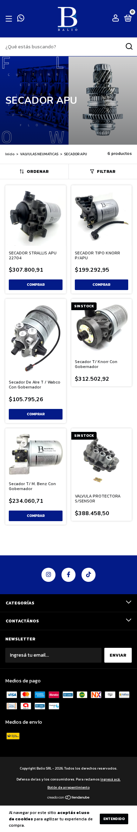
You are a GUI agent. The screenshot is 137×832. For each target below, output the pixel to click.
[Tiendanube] (69, 798)
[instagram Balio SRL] (48, 575)
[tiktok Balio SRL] (88, 575)
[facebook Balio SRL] (68, 575)
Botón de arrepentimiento (68, 787)
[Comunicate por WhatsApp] (21, 19)
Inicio (9, 154)
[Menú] (10, 18)
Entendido (114, 818)
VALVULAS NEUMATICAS (39, 154)
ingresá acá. (110, 779)
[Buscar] (129, 46)
